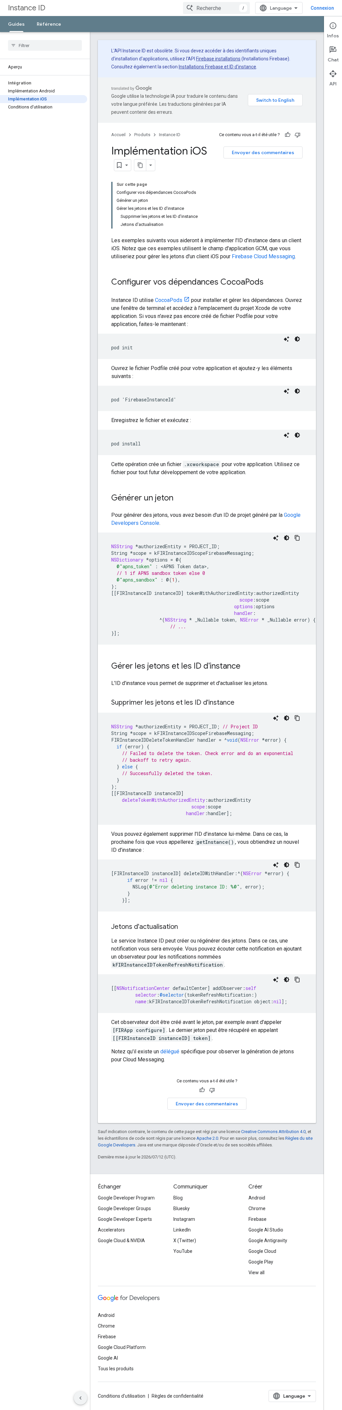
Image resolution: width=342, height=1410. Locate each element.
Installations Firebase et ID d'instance (217, 66)
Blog (178, 1197)
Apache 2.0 (207, 1138)
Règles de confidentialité (177, 1396)
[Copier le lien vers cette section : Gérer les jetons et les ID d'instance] (247, 667)
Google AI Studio (265, 1229)
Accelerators (111, 1229)
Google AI (108, 1358)
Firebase (257, 1219)
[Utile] (288, 135)
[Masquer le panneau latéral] (80, 1398)
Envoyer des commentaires (263, 152)
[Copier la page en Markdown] (140, 165)
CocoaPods (168, 300)
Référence (49, 24)
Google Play (260, 1262)
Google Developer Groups (124, 1208)
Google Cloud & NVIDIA (121, 1240)
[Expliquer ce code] (286, 339)
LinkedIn (182, 1229)
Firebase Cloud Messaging (263, 256)
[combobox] (216, 8)
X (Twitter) (184, 1240)
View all (256, 1272)
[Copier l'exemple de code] (297, 538)
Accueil (118, 134)
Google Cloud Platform (122, 1347)
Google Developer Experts (125, 1219)
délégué (169, 1051)
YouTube (182, 1251)
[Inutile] (298, 135)
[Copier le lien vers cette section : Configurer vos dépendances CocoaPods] (270, 283)
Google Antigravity (267, 1240)
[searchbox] (45, 45)
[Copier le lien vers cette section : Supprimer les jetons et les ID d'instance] (241, 703)
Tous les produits (116, 1368)
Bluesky (181, 1208)
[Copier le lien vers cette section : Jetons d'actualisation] (184, 927)
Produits (142, 134)
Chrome (257, 1208)
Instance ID (26, 7)
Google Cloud (262, 1251)
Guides (16, 24)
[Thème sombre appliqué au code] (297, 339)
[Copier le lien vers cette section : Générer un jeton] (180, 498)
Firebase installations (218, 58)
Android (256, 1197)
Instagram (184, 1219)
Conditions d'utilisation (121, 1396)
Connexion (322, 8)
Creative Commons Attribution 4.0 (273, 1131)
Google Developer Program (126, 1197)
